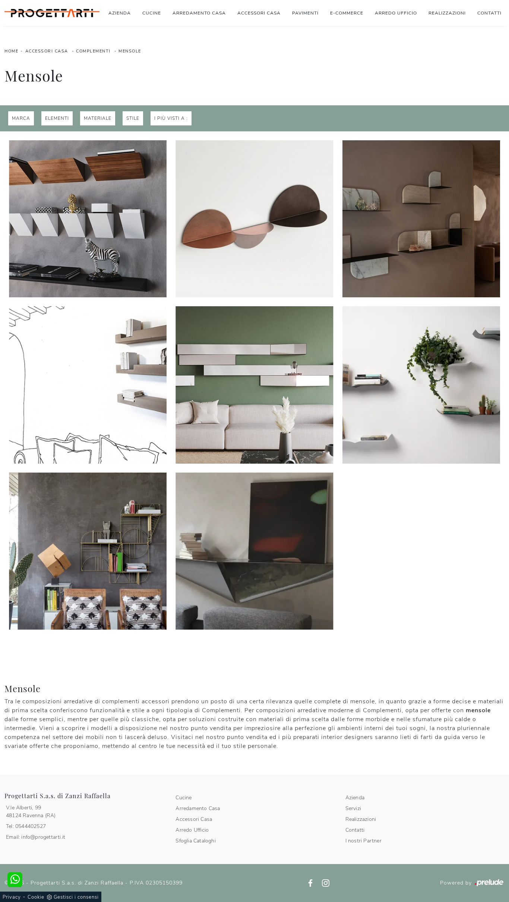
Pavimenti (305, 13)
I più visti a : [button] (171, 118)
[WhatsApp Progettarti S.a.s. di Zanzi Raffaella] (14, 879)
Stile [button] (132, 118)
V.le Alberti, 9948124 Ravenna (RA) (31, 811)
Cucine (151, 13)
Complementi (93, 51)
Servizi (353, 808)
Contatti (489, 13)
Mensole (129, 51)
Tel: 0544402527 (26, 826)
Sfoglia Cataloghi (195, 840)
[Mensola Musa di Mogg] (88, 551)
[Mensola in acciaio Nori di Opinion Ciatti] (421, 384)
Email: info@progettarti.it (35, 837)
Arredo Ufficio (396, 13)
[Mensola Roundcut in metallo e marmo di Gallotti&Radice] (421, 218)
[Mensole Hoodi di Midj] (254, 218)
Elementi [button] (57, 118)
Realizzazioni (447, 13)
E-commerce (346, 13)
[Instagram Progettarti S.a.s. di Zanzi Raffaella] (325, 882)
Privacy (12, 897)
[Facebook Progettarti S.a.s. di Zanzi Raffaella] (311, 882)
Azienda (119, 13)
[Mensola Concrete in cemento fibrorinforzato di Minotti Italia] (88, 384)
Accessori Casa (259, 13)
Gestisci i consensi (76, 897)
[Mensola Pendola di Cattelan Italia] (88, 218)
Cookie (36, 897)
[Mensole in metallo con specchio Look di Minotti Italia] (254, 384)
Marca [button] (21, 118)
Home (11, 51)
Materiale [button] (97, 118)
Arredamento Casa (199, 13)
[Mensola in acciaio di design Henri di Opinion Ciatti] (254, 551)
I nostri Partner (363, 840)
